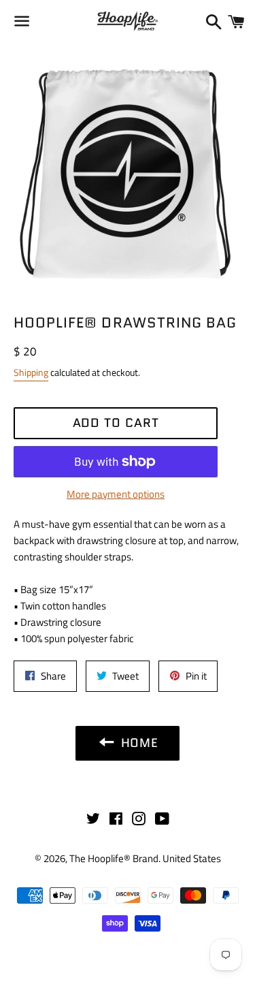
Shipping (31, 372)
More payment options (116, 494)
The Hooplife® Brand (113, 858)
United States (192, 858)
